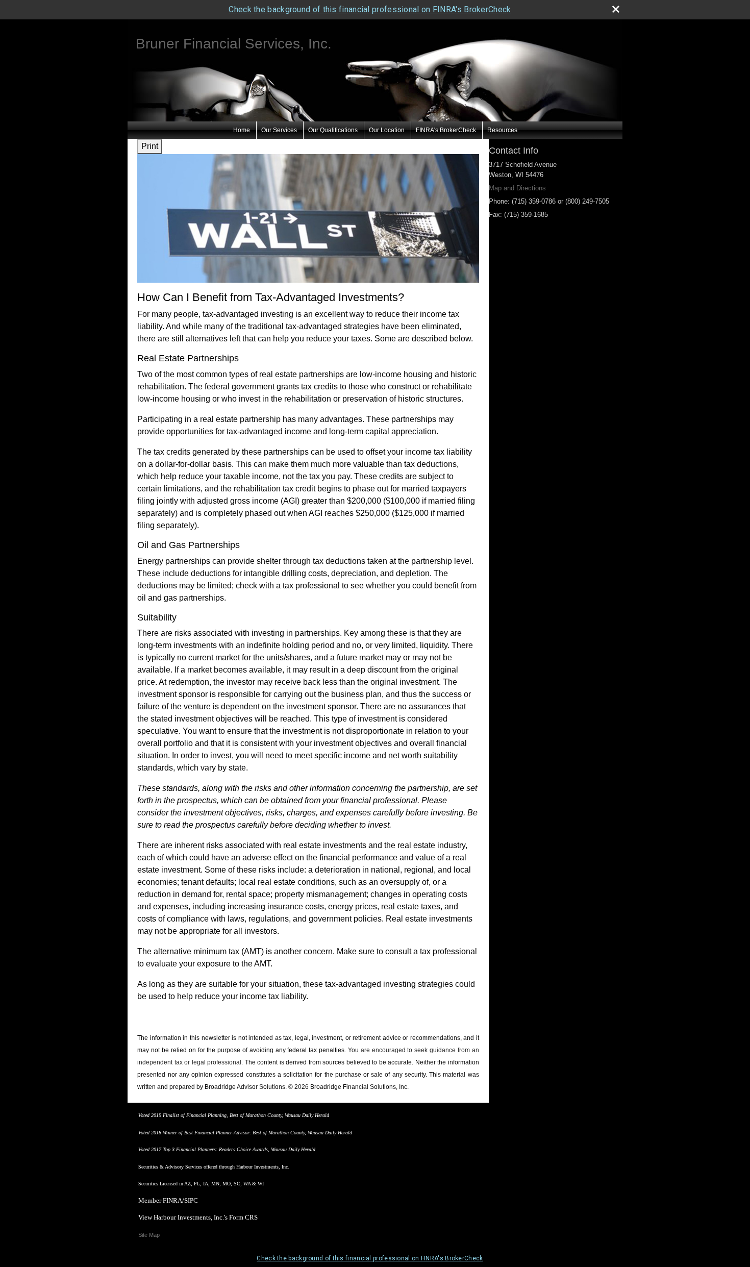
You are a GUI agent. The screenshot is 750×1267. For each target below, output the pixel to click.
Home (241, 130)
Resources (502, 130)
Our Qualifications (333, 130)
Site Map (149, 1235)
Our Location (387, 130)
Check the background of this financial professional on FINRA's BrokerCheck (370, 9)
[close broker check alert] (616, 9)
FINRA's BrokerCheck (446, 130)
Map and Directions (517, 188)
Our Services (279, 130)
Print (149, 146)
